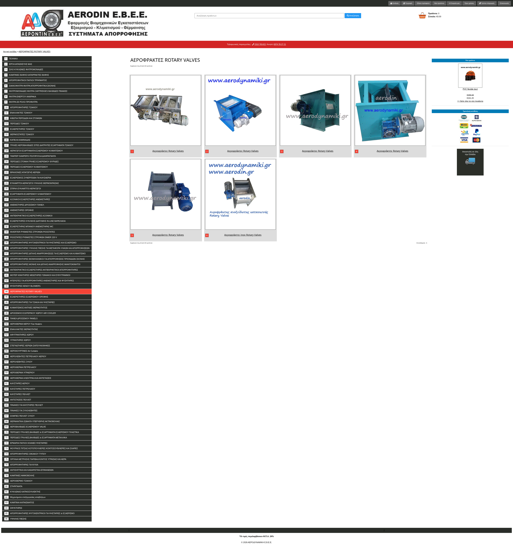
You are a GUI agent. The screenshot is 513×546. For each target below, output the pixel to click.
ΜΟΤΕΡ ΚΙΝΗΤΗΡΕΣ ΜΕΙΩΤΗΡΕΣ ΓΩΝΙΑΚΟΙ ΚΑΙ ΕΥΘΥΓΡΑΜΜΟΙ (37, 275)
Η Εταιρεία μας (454, 3)
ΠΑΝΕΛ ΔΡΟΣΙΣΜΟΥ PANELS (21, 318)
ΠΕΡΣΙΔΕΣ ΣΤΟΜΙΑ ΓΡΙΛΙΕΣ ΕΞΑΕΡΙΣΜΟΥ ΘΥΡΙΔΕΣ (32, 161)
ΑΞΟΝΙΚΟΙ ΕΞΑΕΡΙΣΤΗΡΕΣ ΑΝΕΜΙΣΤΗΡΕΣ (27, 199)
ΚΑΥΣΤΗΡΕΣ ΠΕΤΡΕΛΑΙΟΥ (20, 389)
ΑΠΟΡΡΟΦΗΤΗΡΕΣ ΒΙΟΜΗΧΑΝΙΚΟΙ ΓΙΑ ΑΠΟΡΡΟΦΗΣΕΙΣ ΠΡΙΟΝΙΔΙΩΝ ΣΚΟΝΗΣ (45, 259)
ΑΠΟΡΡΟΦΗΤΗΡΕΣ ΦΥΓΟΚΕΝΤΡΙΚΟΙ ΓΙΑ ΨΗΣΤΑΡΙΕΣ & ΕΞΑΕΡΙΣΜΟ (40, 513)
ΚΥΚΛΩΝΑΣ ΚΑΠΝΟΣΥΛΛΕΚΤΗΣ (22, 492)
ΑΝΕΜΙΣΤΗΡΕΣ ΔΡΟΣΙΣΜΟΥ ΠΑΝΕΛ (24, 205)
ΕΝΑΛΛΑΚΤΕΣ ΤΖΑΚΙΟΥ (18, 113)
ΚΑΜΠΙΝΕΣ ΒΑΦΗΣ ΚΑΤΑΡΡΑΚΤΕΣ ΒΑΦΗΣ (27, 75)
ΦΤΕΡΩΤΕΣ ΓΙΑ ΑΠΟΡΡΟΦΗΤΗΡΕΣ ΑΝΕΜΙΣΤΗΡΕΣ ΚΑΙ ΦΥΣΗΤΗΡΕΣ (39, 280)
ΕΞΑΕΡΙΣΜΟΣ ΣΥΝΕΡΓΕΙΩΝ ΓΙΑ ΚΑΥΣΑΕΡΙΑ (28, 178)
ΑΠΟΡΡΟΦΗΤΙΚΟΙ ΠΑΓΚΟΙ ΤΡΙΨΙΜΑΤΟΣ (26, 80)
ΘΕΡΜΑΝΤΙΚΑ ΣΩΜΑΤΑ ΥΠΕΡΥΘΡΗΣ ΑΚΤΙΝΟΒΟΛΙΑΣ (32, 421)
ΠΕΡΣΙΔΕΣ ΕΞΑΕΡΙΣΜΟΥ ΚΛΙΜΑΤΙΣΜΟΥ (26, 167)
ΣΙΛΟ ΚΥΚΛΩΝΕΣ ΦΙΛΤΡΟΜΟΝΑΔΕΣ (24, 69)
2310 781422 (260, 44)
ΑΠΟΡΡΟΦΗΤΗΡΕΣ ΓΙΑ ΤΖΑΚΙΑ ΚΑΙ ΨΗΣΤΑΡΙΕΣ (30, 302)
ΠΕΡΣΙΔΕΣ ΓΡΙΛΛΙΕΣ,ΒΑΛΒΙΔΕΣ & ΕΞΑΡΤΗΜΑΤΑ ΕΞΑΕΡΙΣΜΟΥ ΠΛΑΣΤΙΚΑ (42, 432)
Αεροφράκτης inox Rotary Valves (242, 234)
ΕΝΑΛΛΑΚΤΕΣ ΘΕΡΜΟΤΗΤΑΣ (21, 329)
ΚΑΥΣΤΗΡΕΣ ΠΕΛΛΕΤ (17, 394)
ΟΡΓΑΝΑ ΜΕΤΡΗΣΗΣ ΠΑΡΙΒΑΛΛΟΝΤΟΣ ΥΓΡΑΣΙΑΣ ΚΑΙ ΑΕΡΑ (35, 459)
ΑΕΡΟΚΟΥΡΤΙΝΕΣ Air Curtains (21, 351)
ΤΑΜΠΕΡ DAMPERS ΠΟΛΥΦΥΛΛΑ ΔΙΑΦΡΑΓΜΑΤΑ (30, 156)
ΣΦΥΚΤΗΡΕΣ (13, 508)
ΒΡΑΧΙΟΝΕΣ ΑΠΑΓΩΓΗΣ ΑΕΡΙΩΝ (22, 172)
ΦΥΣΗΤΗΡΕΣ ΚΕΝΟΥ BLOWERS (22, 286)
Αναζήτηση (354, 15)
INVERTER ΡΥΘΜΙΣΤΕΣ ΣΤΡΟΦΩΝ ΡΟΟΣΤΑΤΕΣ (30, 232)
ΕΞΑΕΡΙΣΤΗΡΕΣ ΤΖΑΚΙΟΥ (19, 129)
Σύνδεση (395, 3)
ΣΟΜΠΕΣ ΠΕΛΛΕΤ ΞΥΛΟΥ (20, 416)
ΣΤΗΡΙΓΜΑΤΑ (13, 486)
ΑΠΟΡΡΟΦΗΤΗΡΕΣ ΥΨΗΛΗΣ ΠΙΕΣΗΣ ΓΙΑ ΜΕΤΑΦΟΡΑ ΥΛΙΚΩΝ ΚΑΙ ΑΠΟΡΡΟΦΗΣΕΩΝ (47, 248)
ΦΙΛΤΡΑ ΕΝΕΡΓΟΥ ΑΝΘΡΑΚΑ (20, 96)
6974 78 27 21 (280, 44)
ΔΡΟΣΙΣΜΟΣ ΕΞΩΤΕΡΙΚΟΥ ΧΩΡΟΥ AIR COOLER (30, 313)
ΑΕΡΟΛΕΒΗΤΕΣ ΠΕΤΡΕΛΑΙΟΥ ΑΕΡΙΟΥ (25, 356)
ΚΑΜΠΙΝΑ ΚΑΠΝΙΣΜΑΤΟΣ (19, 502)
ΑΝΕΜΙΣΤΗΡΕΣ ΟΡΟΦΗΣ (19, 210)
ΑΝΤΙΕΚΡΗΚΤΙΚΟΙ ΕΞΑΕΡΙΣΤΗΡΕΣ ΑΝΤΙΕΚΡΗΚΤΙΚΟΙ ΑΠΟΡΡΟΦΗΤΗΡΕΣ (41, 270)
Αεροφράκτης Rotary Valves (392, 151)
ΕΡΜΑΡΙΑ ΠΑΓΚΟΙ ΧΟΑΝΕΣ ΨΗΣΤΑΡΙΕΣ (26, 443)
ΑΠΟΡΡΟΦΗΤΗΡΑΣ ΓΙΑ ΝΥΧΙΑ (21, 465)
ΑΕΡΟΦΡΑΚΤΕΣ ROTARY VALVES (34, 51)
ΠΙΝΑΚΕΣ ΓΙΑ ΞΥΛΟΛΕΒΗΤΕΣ (21, 410)
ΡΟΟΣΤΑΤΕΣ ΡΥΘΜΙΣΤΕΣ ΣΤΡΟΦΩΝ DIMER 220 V (31, 237)
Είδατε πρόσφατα (423, 3)
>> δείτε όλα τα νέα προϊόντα (470, 101)
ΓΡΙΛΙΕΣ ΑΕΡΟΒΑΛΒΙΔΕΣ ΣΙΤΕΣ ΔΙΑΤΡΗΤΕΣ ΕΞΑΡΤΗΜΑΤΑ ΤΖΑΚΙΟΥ (39, 145)
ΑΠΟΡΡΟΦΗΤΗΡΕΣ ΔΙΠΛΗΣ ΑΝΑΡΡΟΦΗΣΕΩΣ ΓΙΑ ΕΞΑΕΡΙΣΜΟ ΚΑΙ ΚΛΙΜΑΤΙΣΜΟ (45, 253)
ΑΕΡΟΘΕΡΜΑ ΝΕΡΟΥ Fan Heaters (23, 324)
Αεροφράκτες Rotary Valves (168, 151)
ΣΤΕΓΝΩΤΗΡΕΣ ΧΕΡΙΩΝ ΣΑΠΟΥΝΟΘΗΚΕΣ (27, 345)
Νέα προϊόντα (439, 3)
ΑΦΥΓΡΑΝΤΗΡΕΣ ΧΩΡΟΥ (19, 335)
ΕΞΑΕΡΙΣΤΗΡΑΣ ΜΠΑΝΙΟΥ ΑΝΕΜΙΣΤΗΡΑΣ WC (29, 226)
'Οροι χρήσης (469, 3)
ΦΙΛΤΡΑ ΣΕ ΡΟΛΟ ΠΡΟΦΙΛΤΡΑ (21, 102)
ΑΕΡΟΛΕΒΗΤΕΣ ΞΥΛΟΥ (18, 362)
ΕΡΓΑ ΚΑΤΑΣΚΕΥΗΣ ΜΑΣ (18, 64)
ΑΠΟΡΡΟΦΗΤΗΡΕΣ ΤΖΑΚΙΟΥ (21, 107)
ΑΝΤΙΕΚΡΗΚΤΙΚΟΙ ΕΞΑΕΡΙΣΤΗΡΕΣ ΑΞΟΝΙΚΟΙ (28, 216)
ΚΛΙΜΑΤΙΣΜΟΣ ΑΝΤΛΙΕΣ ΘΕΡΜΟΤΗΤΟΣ (26, 307)
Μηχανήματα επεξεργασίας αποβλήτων (25, 497)
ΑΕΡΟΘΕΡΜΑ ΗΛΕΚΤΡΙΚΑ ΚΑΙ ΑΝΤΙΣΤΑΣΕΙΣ (28, 378)
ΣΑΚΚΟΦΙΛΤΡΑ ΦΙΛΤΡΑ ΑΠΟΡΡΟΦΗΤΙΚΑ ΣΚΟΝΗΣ (30, 86)
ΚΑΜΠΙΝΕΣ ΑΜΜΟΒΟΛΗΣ (19, 475)
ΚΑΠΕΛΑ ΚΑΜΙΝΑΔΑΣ (17, 140)
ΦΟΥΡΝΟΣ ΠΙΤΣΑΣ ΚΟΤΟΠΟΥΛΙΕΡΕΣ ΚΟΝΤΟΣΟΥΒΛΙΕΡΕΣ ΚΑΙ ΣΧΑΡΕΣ (41, 448)
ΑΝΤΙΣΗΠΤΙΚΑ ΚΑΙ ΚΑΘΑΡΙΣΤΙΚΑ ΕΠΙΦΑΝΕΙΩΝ (29, 470)
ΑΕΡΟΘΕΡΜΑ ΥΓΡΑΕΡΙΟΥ (20, 372)
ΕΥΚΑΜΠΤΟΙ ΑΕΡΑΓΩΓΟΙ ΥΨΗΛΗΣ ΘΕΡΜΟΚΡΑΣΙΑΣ (32, 183)
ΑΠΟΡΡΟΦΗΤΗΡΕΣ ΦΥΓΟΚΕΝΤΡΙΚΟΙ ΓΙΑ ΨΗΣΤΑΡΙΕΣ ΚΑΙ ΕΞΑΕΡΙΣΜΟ (40, 243)
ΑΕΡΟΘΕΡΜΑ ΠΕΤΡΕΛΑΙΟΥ (20, 367)
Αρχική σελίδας (10, 51)
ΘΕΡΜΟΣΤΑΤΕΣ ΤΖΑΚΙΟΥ (19, 134)
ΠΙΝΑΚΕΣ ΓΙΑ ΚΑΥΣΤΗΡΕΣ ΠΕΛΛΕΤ (24, 405)
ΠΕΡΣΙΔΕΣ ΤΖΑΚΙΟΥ (17, 123)
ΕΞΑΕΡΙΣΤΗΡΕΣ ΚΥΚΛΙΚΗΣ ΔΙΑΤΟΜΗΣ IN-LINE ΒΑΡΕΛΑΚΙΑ (35, 221)
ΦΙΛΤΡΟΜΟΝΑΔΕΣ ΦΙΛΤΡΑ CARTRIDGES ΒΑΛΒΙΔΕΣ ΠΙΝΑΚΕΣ (36, 91)
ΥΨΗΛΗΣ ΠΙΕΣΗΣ (15, 519)
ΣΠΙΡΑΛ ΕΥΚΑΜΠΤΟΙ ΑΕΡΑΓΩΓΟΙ (23, 188)
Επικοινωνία (504, 3)
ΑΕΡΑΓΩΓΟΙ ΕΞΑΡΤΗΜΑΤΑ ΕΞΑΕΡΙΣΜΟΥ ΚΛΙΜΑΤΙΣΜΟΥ (34, 151)
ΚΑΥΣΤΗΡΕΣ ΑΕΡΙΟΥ (17, 383)
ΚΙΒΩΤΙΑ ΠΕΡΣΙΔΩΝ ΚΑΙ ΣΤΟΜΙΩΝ (23, 118)
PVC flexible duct (470, 89)
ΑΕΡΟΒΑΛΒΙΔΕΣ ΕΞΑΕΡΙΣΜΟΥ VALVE (25, 427)
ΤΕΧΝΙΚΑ (11, 58)
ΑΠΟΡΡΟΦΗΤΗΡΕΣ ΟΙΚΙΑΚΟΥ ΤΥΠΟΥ (25, 454)
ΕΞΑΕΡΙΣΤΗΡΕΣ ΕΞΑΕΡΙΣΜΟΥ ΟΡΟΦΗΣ (26, 297)
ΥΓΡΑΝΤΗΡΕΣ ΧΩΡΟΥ (18, 340)
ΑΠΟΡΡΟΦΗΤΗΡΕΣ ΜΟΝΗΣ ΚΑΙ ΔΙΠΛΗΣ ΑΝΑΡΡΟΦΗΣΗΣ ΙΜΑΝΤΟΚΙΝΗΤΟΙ (42, 264)
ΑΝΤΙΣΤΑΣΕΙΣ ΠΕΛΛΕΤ (18, 400)
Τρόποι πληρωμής (488, 3)
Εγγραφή (408, 3)
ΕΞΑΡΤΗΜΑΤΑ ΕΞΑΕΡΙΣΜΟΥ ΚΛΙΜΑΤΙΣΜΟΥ (28, 194)
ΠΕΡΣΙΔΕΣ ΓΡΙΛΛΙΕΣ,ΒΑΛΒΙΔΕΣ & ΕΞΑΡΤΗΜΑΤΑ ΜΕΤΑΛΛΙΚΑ (36, 437)
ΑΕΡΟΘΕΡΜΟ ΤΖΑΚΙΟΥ (18, 481)
